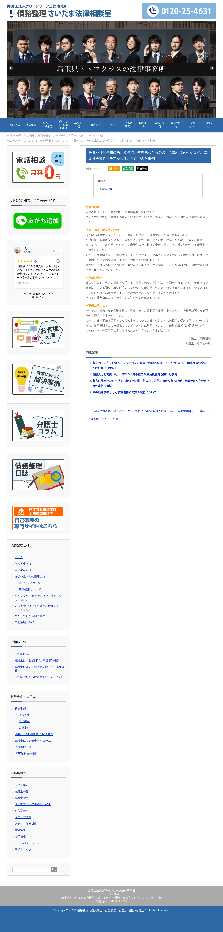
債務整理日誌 (23, 747)
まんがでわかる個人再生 (30, 616)
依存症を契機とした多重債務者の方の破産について (125, 392)
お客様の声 (143, 125)
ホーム (19, 557)
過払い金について (30, 582)
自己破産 (31, 124)
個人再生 (15, 124)
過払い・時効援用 (47, 125)
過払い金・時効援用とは (30, 576)
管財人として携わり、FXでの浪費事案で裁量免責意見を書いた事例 (135, 374)
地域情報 (20, 830)
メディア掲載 (23, 817)
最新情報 (20, 836)
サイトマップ (23, 849)
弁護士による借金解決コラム (33, 740)
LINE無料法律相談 (26, 753)
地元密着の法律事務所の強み (33, 804)
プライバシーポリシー (29, 842)
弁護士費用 (160, 125)
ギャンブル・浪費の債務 (63, 124)
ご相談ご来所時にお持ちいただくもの (38, 676)
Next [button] (211, 68)
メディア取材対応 (26, 823)
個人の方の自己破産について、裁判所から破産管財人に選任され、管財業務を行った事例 (150, 411)
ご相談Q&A (191, 125)
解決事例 (95, 124)
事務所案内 (176, 125)
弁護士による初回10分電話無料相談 (37, 660)
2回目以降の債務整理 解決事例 (34, 734)
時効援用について (30, 589)
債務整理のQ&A (24, 622)
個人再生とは (23, 563)
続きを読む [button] (23, 282)
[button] (60, 250)
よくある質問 (127, 125)
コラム (111, 124)
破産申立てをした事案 (104, 419)
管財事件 (114, 168)
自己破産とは (23, 570)
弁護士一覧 (79, 125)
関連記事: (107, 189)
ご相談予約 (208, 125)
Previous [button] (11, 68)
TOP (46, 135)
